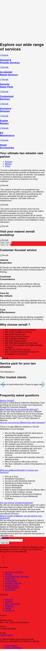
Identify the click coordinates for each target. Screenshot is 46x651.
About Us (9, 599)
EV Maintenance (12, 587)
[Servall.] (4, 538)
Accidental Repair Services (17, 576)
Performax (9, 606)
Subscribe (4, 543)
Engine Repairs (12, 585)
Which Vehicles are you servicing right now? (19, 409)
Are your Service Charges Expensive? (16, 503)
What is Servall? (7, 401)
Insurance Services (13, 583)
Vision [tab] (7, 166)
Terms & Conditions (13, 648)
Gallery (8, 608)
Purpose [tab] (8, 162)
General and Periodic (14, 572)
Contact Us (10, 610)
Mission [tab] (8, 164)
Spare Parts (10, 579)
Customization (11, 581)
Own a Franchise (12, 604)
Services (9, 574)
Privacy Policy (11, 646)
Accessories (10, 590)
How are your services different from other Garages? (22, 423)
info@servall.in (6, 635)
